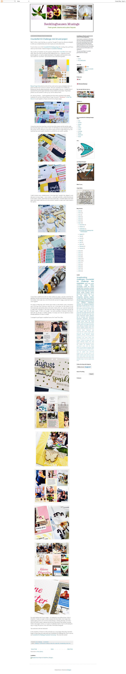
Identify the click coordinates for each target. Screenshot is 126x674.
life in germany (88, 308)
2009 (79, 265)
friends (92, 292)
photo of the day (90, 289)
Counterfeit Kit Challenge (45, 643)
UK (87, 322)
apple (81, 343)
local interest (79, 350)
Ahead (78, 315)
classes (89, 298)
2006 (79, 271)
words (84, 335)
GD (80, 314)
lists (93, 308)
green (80, 319)
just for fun (84, 348)
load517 (92, 348)
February (81, 246)
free (85, 324)
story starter (83, 298)
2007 (79, 269)
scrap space (88, 356)
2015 (79, 252)
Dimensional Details (84, 315)
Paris (87, 317)
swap (93, 357)
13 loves (92, 305)
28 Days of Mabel (80, 328)
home (84, 308)
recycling (88, 319)
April (80, 242)
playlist (78, 354)
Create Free (91, 328)
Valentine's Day (90, 330)
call (84, 344)
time (87, 358)
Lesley (79, 127)
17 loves (87, 335)
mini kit (78, 299)
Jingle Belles (89, 285)
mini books (84, 314)
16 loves (87, 299)
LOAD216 (79, 330)
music (78, 325)
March (81, 244)
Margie (79, 133)
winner (81, 335)
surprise (89, 357)
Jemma (79, 122)
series (93, 356)
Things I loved (84, 322)
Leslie (79, 129)
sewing (78, 357)
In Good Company (86, 306)
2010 (79, 262)
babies (84, 343)
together (90, 358)
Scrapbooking (63, 643)
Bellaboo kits (80, 294)
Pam (93, 295)
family (51, 643)
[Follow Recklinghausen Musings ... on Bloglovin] (84, 367)
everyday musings (89, 288)
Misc (89, 291)
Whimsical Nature (84, 341)
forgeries (92, 296)
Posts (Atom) (40, 651)
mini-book (84, 319)
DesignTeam (80, 288)
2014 (79, 255)
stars (87, 357)
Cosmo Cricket (88, 337)
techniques (87, 309)
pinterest (81, 325)
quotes (84, 356)
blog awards (84, 331)
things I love (83, 358)
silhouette (88, 334)
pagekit (83, 351)
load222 (88, 348)
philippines (79, 353)
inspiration (80, 283)
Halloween (92, 315)
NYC (78, 311)
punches (92, 354)
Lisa (88, 66)
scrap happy (83, 312)
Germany (79, 304)
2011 (79, 261)
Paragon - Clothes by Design (83, 340)
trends (82, 321)
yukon (90, 327)
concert (92, 344)
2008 (79, 267)
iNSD (93, 347)
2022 (79, 212)
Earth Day (87, 321)
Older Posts (70, 649)
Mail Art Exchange (81, 317)
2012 (79, 258)
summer (78, 327)
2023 (79, 210)
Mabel (83, 330)
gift (82, 347)
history (92, 324)
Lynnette (80, 131)
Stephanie (80, 134)
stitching (78, 321)
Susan (79, 136)
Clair (79, 120)
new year (79, 309)
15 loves (82, 299)
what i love (68, 643)
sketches (79, 291)
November (82, 224)
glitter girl (86, 347)
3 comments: (46, 641)
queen (78, 356)
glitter (93, 331)
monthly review (82, 311)
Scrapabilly (80, 286)
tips (90, 309)
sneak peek (91, 325)
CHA (93, 309)
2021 (79, 215)
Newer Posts (34, 649)
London (87, 338)
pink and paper (85, 353)
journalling (80, 348)
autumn (80, 308)
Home (52, 649)
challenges (37, 643)
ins (77, 348)
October (81, 226)
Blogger (69, 670)
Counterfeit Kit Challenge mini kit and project (49, 39)
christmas (79, 285)
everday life (84, 305)
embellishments (88, 301)
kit (89, 295)
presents (81, 354)
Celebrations (91, 302)
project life (57, 643)
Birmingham (86, 328)
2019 (79, 219)
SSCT (90, 340)
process (88, 354)
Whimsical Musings (81, 289)
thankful (78, 335)
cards (92, 283)
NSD (78, 308)
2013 (79, 256)
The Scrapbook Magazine (87, 304)
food (81, 347)
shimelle (81, 357)
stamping (92, 319)
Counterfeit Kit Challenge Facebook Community (44, 635)
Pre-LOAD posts (82, 60)
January (81, 248)
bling (86, 343)
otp (80, 351)
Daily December (83, 338)
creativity (78, 324)
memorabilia (84, 350)
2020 (79, 217)
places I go (91, 353)
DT (89, 286)
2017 (79, 223)
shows (84, 357)
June (80, 238)
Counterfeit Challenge (56, 48)
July (80, 236)
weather (86, 327)
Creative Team (87, 294)
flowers (82, 324)
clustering (88, 344)
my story (89, 350)
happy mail (88, 324)
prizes (88, 305)
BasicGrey (89, 312)
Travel (82, 291)
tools (93, 358)
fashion (78, 347)
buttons (80, 344)
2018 (79, 221)
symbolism (79, 358)
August (81, 234)
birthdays (83, 302)
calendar (89, 331)
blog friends (79, 305)
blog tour (89, 343)
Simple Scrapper (85, 292)
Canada (78, 298)
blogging (83, 301)
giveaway (86, 296)
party (87, 351)
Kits (54, 643)
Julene (79, 124)
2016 (79, 250)
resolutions (86, 325)
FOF (79, 301)
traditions (82, 327)
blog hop (87, 283)
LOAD (85, 286)
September (82, 228)
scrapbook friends (81, 334)
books (90, 322)
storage (92, 334)
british (92, 322)
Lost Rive (62, 51)
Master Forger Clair (35, 86)
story (88, 314)
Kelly (79, 126)
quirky (81, 356)
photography (80, 296)
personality (92, 351)
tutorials (92, 306)
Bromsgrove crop (80, 337)
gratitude (89, 347)
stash (86, 291)
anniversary (79, 331)
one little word (90, 311)
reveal (83, 309)
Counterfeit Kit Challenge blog (51, 47)
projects (85, 295)
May (80, 240)
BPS (80, 306)
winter (78, 360)
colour (92, 298)
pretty (85, 354)
